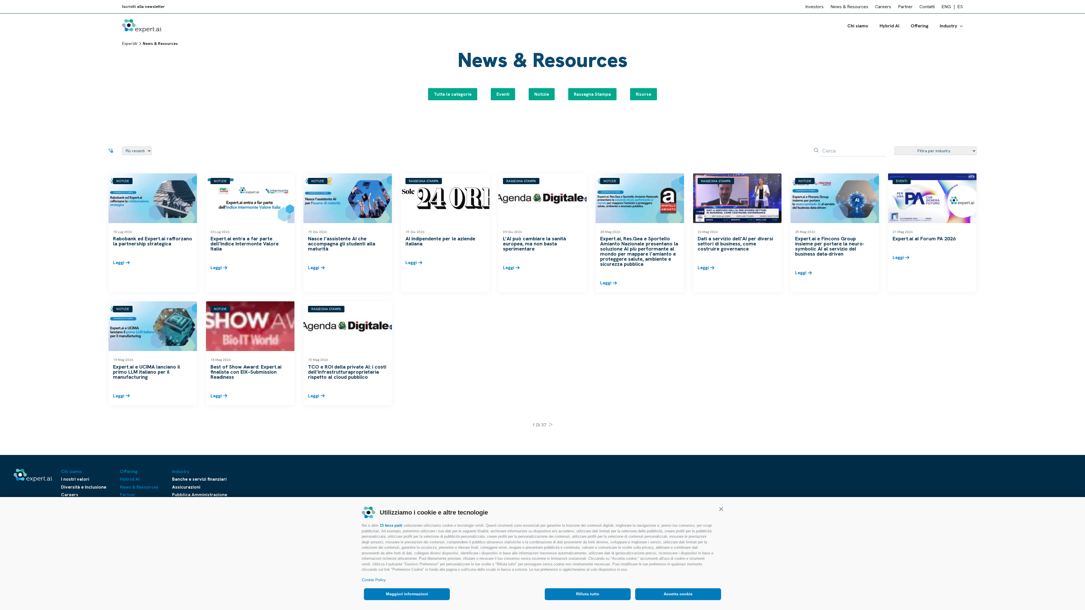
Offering (919, 26)
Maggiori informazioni (407, 594)
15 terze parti (391, 525)
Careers (883, 7)
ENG (946, 6)
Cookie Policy (374, 580)
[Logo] (141, 25)
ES (960, 6)
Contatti (927, 7)
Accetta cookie (678, 594)
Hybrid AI (889, 26)
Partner (905, 7)
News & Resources (849, 7)
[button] (721, 509)
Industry (948, 26)
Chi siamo (857, 26)
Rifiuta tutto (587, 594)
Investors (814, 7)
